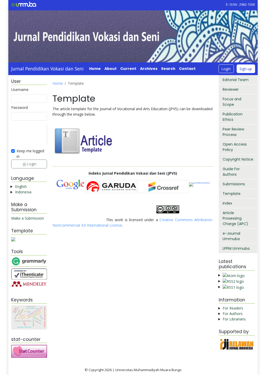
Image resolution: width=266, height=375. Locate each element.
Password (19, 107)
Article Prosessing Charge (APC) (235, 218)
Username (20, 89)
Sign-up (246, 68)
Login (226, 68)
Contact (187, 68)
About (110, 68)
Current (128, 68)
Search (168, 68)
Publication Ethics (233, 116)
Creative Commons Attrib (181, 219)
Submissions (234, 184)
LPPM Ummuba (236, 248)
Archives (148, 68)
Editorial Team (236, 79)
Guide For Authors (231, 171)
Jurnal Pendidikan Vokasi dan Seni (47, 68)
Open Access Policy (235, 147)
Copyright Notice (238, 159)
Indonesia (23, 191)
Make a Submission (27, 218)
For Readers (233, 308)
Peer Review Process (233, 132)
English (21, 186)
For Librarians (234, 319)
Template (232, 193)
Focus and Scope (232, 101)
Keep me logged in (30, 153)
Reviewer (231, 89)
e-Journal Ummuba (231, 236)
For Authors (233, 313)
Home (95, 68)
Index (227, 203)
